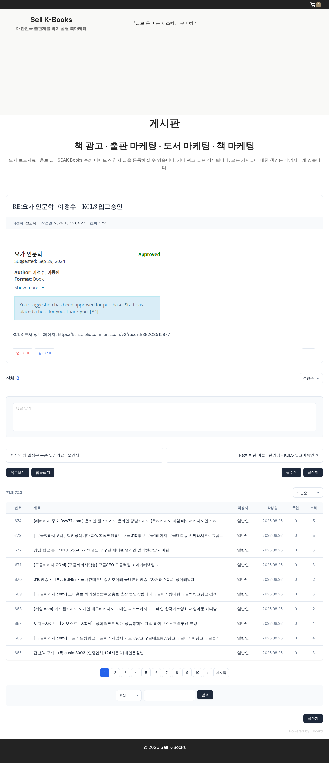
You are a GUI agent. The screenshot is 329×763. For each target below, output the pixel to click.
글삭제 (313, 472)
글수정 (291, 472)
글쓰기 (313, 718)
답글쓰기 (43, 472)
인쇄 (308, 353)
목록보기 (18, 472)
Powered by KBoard (306, 731)
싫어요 (44, 353)
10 (197, 672)
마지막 (221, 672)
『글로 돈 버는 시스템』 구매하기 (164, 23)
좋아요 (22, 353)
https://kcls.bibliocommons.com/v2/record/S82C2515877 (114, 334)
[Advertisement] (164, 76)
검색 (205, 694)
